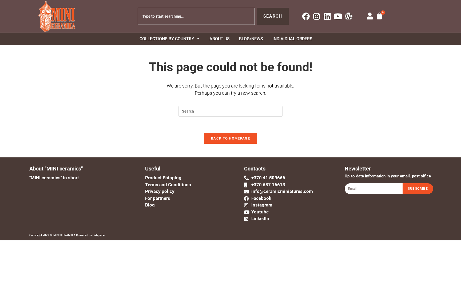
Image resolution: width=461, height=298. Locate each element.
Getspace (99, 235)
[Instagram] (316, 16)
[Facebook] (306, 16)
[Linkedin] (327, 16)
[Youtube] (338, 16)
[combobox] (196, 16)
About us (219, 38)
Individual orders (292, 38)
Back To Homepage (230, 138)
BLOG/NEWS (251, 38)
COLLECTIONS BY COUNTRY (167, 38)
